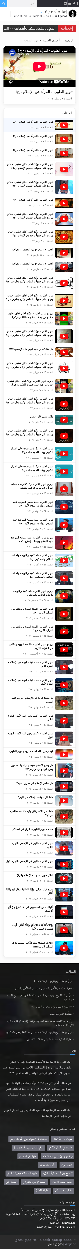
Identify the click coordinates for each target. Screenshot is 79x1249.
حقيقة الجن (11, 1182)
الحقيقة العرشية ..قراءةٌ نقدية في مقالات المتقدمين (49, 1039)
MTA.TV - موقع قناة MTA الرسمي (57, 1218)
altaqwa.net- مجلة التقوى (62, 1222)
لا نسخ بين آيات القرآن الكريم (58, 1173)
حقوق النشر (55, 1244)
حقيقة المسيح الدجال (62, 1182)
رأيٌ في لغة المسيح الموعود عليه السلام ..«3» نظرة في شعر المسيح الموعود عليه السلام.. (40, 997)
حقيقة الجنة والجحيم (64, 1190)
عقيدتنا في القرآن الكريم (61, 1147)
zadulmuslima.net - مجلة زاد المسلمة (56, 1227)
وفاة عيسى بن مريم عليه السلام (57, 1156)
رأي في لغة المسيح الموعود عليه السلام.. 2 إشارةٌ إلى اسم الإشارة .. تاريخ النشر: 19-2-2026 (40, 1023)
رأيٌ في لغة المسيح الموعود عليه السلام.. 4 (52, 981)
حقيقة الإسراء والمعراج (34, 1182)
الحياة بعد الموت (47, 1164)
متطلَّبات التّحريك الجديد (61, 1014)
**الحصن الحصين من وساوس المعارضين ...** (51, 1006)
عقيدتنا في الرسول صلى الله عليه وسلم (28, 1139)
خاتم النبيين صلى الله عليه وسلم (28, 1147)
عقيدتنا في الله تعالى (63, 1139)
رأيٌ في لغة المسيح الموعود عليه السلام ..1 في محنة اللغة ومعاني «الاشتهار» (39, 1032)
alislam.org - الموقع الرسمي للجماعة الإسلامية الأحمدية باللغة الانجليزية (40, 1214)
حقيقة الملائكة (42, 1190)
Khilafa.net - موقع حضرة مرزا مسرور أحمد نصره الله (47, 1210)
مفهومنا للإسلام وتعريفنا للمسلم (22, 1173)
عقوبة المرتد (67, 1164)
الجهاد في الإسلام (28, 1156)
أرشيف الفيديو (51, 40)
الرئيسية (68, 40)
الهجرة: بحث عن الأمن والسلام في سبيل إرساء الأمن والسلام (43, 988)
